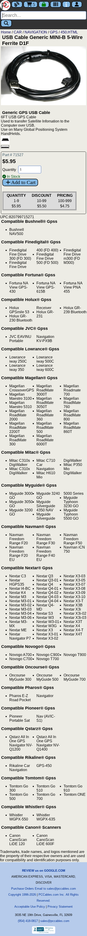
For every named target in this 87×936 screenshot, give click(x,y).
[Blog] (17, 4)
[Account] (76, 4)
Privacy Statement (60, 906)
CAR (18, 32)
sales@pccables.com (54, 921)
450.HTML (69, 32)
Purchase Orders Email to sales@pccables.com (43, 888)
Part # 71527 (12, 155)
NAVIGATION (36, 32)
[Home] (5, 5)
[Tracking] (55, 4)
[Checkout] (44, 4)
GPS (54, 32)
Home (6, 32)
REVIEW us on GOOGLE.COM (43, 870)
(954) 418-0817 (28, 921)
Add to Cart (23, 182)
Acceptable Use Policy (29, 906)
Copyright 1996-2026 (22, 894)
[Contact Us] (66, 4)
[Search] (6, 23)
